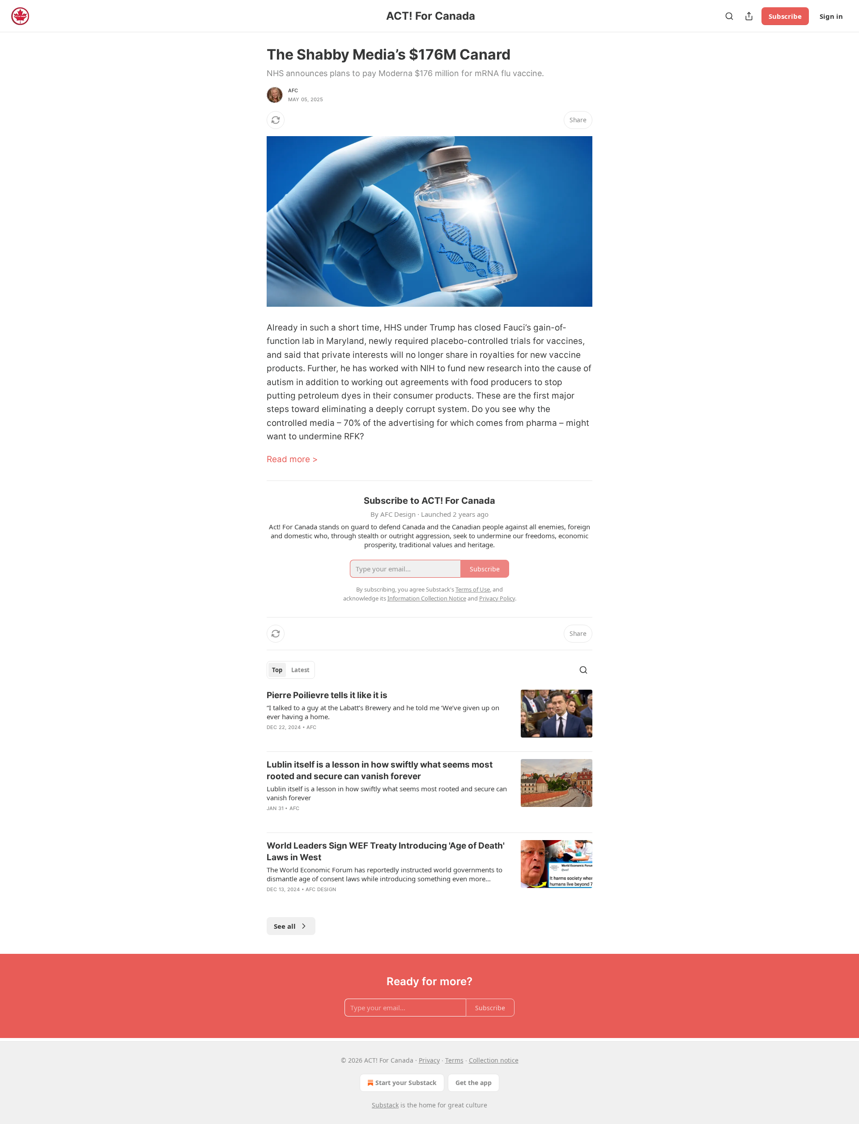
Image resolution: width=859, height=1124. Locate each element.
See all (285, 926)
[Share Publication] (749, 16)
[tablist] (291, 670)
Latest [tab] (300, 670)
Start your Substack (406, 1082)
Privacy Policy (497, 598)
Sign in (831, 16)
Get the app (473, 1082)
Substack (385, 1105)
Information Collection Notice (426, 598)
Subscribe (785, 16)
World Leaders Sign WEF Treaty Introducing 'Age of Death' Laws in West (386, 851)
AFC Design (321, 889)
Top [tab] (277, 670)
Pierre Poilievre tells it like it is (327, 695)
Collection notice (494, 1060)
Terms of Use (472, 589)
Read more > (292, 459)
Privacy (429, 1060)
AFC (293, 90)
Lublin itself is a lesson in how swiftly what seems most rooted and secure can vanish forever (380, 770)
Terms (454, 1060)
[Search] (729, 16)
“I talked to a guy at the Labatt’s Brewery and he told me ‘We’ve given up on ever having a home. (383, 712)
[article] (429, 717)
